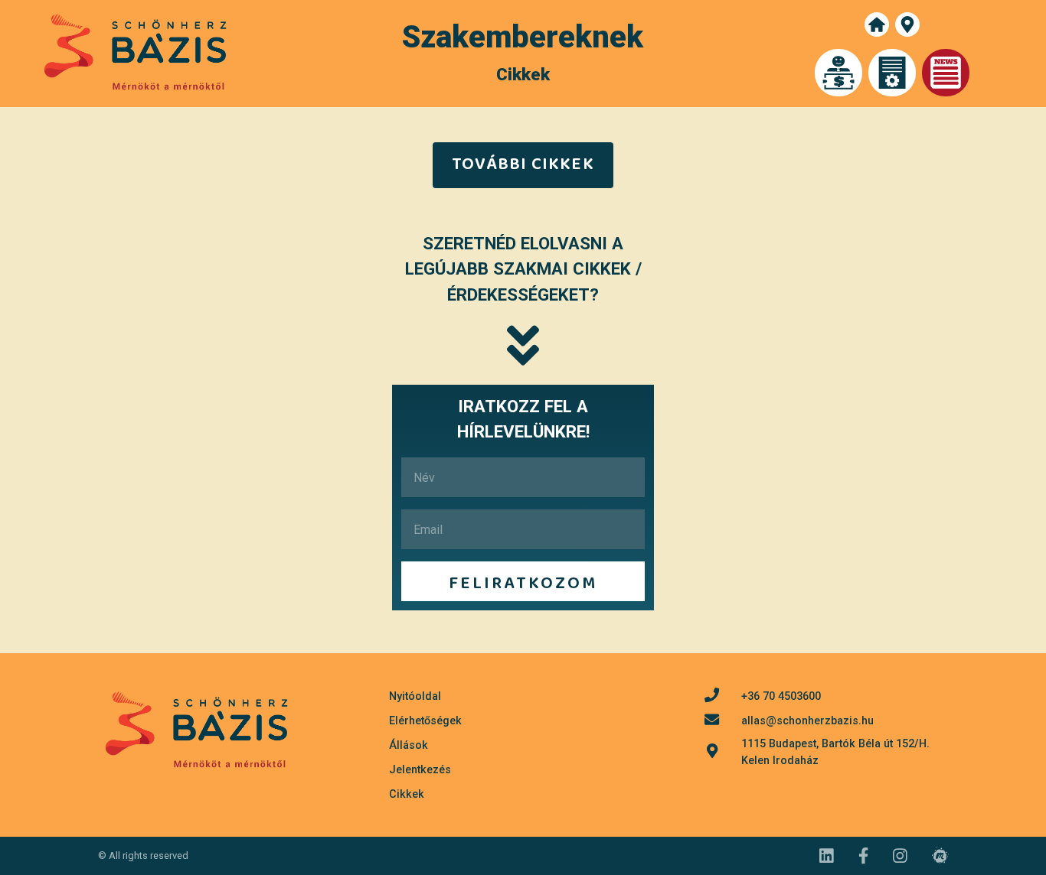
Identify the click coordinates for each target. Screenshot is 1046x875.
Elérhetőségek (425, 720)
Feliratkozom (523, 583)
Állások (408, 745)
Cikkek (406, 794)
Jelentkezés (420, 769)
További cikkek (523, 164)
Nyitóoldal (415, 696)
